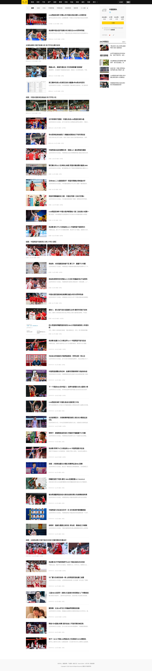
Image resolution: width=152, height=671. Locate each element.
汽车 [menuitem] (43, 2)
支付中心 (60, 663)
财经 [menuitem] (77, 2)
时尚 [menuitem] (66, 2)
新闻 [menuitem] (32, 2)
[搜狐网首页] (24, 2)
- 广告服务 (69, 663)
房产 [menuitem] (49, 2)
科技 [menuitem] (71, 2)
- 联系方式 (74, 663)
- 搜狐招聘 (64, 663)
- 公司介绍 (86, 663)
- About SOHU (80, 663)
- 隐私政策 (91, 663)
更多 (123, 41)
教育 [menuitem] (60, 2)
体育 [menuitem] (38, 2)
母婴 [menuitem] (88, 2)
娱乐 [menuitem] (83, 2)
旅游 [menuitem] (54, 2)
